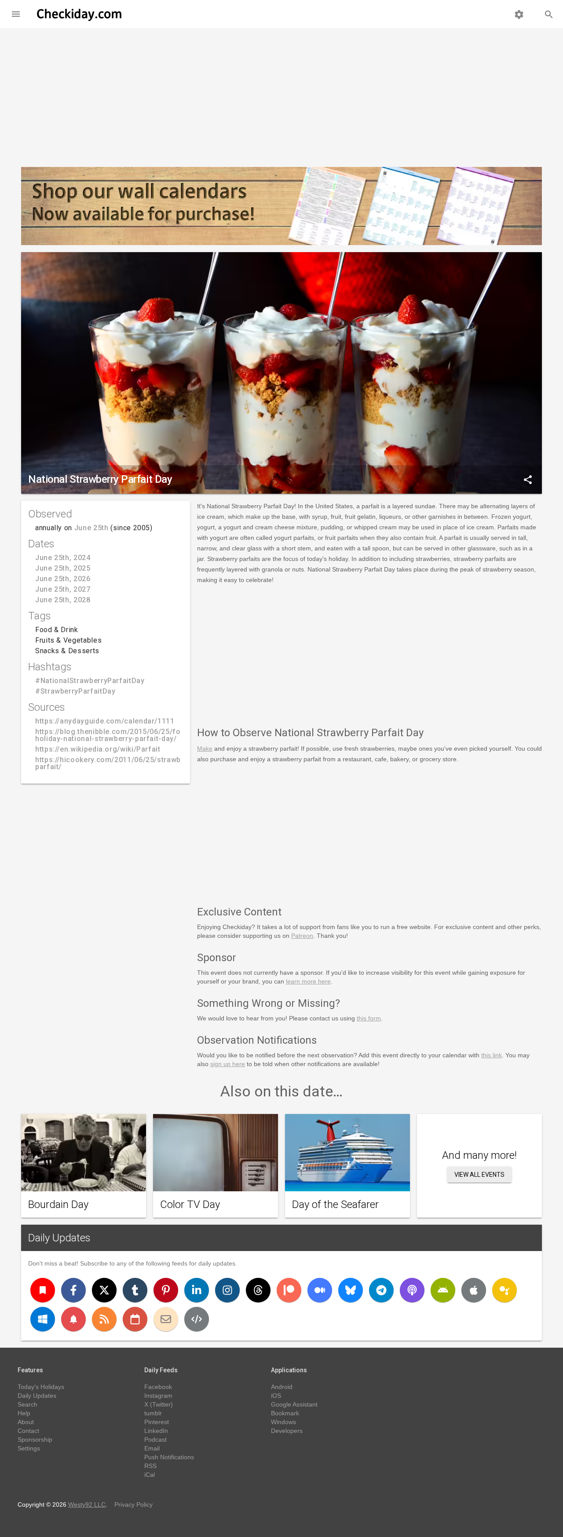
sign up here (227, 1063)
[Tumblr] (135, 1290)
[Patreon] (289, 1290)
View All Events (479, 1174)
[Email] (166, 1319)
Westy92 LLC (87, 1504)
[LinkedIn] (196, 1290)
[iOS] (473, 1290)
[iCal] (135, 1319)
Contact (28, 1430)
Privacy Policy (133, 1504)
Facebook (158, 1386)
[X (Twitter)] (104, 1290)
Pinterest (156, 1421)
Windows (283, 1421)
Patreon (302, 935)
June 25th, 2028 (63, 600)
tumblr (153, 1413)
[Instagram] (227, 1290)
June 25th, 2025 (63, 568)
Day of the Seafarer (335, 1204)
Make (204, 748)
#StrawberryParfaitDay (75, 691)
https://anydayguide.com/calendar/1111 (105, 721)
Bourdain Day (58, 1204)
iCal (149, 1474)
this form (369, 1018)
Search (27, 1404)
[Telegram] (381, 1290)
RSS (150, 1465)
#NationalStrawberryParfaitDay (90, 680)
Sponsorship (35, 1439)
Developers (287, 1430)
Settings (29, 1448)
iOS (276, 1395)
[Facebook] (73, 1290)
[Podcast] (412, 1290)
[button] (15, 14)
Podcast (155, 1439)
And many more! (479, 1155)
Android (281, 1386)
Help (24, 1413)
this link (491, 1055)
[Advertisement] (281, 94)
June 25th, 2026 (63, 579)
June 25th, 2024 (63, 557)
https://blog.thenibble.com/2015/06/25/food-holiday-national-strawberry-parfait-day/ (114, 735)
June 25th (91, 528)
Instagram (158, 1395)
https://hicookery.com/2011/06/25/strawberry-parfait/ (116, 763)
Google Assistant (294, 1404)
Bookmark (285, 1413)
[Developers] (196, 1319)
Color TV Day (190, 1204)
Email (152, 1448)
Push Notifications (169, 1457)
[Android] (443, 1290)
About (26, 1421)
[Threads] (258, 1290)
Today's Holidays (41, 1386)
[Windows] (42, 1319)
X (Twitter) (158, 1404)
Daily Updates (59, 1238)
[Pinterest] (166, 1290)
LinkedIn (156, 1430)
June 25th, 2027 (63, 589)
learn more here (308, 981)
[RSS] (104, 1319)
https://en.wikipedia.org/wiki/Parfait (98, 749)
